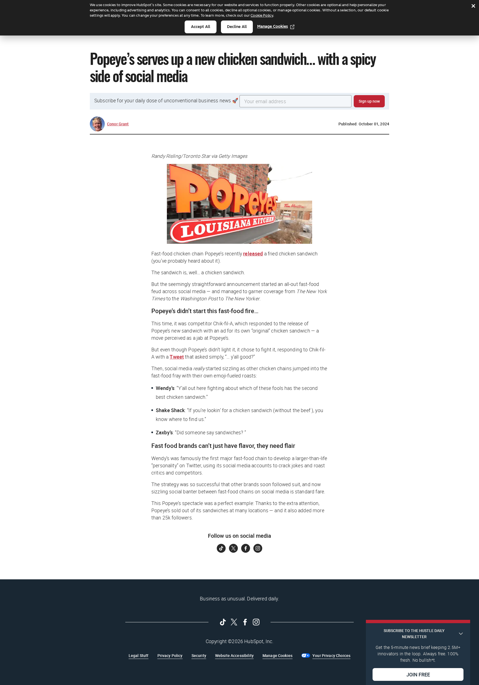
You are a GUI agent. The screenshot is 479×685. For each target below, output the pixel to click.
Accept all (200, 26)
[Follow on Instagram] (257, 548)
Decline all (237, 26)
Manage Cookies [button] (277, 655)
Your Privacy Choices (331, 655)
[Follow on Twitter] (233, 548)
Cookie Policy (262, 15)
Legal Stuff (139, 655)
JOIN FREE (418, 674)
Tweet (177, 356)
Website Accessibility (234, 655)
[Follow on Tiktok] (221, 548)
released (253, 253)
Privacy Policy (170, 655)
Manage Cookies (272, 26)
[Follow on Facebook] (245, 548)
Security (199, 655)
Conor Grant (118, 123)
